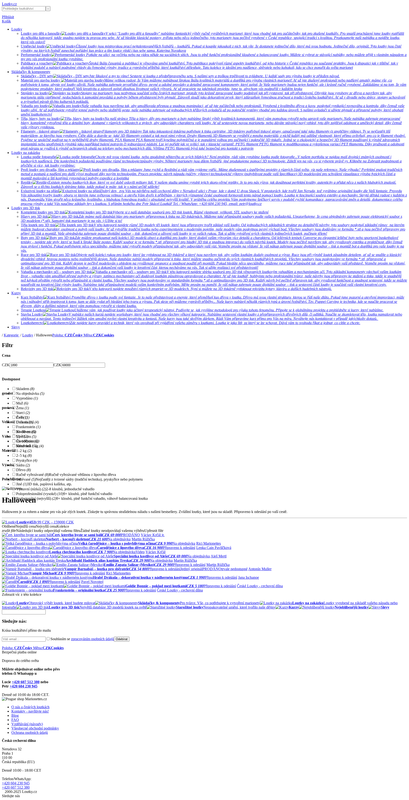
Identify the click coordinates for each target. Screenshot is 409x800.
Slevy (15, 327)
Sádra (23, 465)
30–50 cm (26, 432)
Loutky (16, 29)
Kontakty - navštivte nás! (30, 711)
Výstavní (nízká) (31, 489)
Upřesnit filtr (153, 531)
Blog (15, 715)
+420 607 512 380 (26, 682)
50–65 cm (26, 437)
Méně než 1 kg (30, 446)
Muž (22, 403)
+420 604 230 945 (23, 686)
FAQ (15, 720)
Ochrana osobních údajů (29, 732)
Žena (22, 408)
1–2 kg (24, 451)
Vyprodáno (27, 398)
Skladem (25, 389)
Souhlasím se (82, 639)
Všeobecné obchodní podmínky (35, 728)
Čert (22, 417)
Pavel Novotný (92, 582)
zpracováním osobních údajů (92, 639)
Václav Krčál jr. (152, 535)
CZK (6, 365)
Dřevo (23, 470)
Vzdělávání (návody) (27, 724)
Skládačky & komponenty (30, 72)
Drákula (24, 422)
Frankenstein (28, 427)
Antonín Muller (259, 569)
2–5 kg (24, 455)
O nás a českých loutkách (30, 707)
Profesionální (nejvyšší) (36, 498)
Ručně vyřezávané (32, 475)
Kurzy (16, 293)
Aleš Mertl (219, 556)
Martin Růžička (143, 539)
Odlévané (26, 479)
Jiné (21, 484)
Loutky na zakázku (25, 153)
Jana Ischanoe (248, 577)
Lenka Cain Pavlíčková (213, 548)
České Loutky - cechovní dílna (260, 586)
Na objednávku (30, 393)
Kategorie (11, 335)
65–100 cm (27, 441)
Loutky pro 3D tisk (25, 208)
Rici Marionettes (208, 543)
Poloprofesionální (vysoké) (39, 494)
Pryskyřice (26, 460)
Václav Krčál (155, 552)
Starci (23, 413)
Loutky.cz (9, 4)
